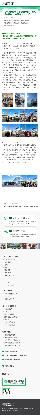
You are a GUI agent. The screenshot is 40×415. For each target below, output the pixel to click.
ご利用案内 (8, 299)
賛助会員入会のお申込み (13, 343)
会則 (6, 265)
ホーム (4, 203)
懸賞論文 (7, 319)
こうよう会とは (9, 259)
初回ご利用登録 (9, 294)
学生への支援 (9, 314)
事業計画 (7, 273)
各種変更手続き (9, 335)
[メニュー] (37, 3)
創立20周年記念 (10, 322)
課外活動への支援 (10, 317)
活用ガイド (8, 275)
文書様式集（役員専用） (13, 359)
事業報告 (7, 270)
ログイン (7, 296)
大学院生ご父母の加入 (12, 340)
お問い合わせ (9, 366)
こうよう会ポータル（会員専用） (16, 355)
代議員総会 (8, 309)
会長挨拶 (7, 262)
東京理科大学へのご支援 (13, 345)
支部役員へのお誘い (11, 337)
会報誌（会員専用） (12, 351)
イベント (7, 311)
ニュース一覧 (13, 203)
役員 (6, 267)
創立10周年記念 (10, 325)
